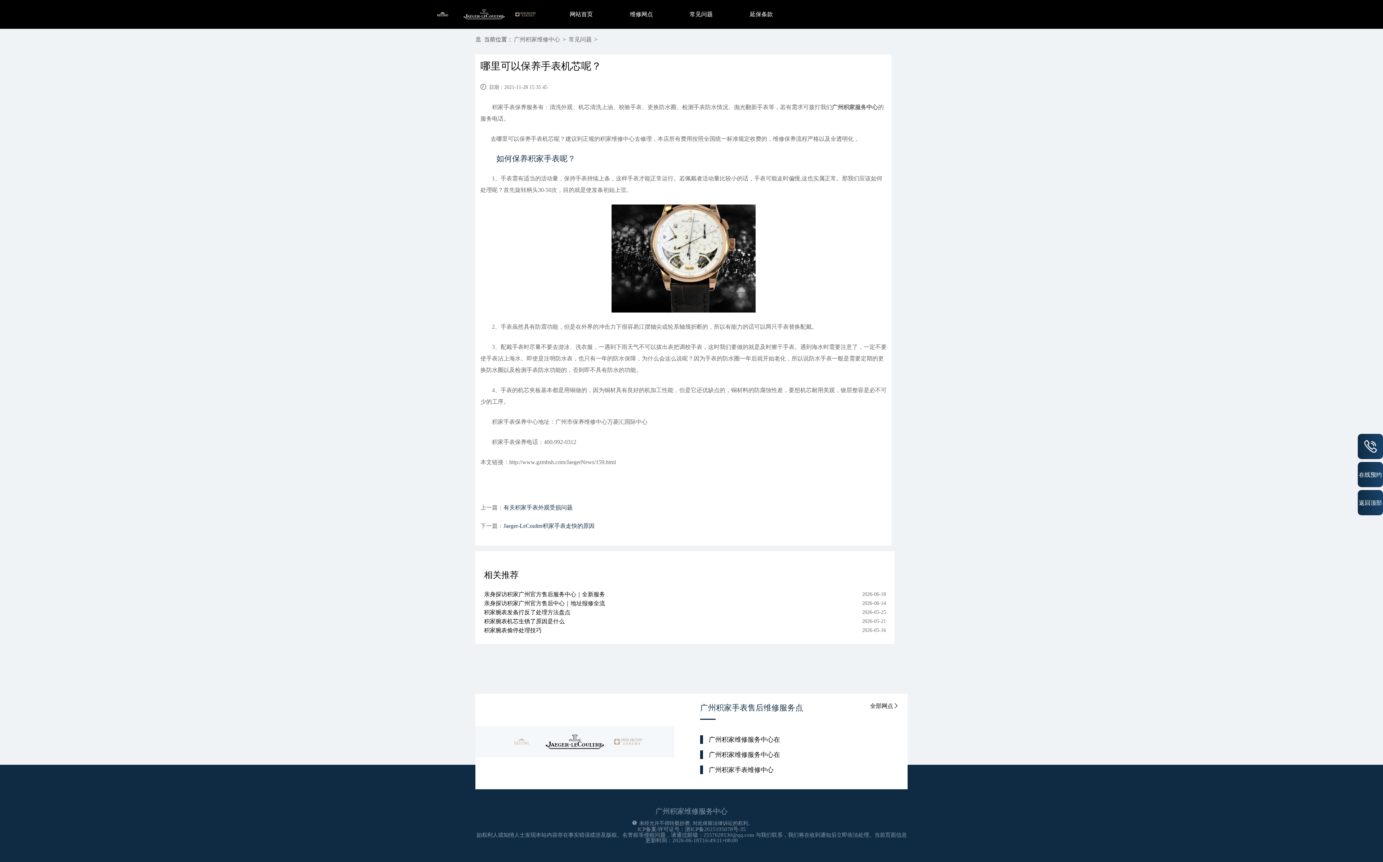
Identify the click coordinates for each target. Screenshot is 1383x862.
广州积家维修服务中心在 (744, 739)
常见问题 (701, 14)
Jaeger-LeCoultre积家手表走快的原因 (549, 526)
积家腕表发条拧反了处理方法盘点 (527, 612)
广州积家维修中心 (537, 39)
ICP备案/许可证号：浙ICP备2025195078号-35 (691, 829)
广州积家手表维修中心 (741, 769)
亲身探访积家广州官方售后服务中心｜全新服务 (544, 594)
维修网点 (641, 14)
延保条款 (761, 14)
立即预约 (692, 441)
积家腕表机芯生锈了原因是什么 (524, 621)
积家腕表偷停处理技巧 (513, 630)
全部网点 (881, 706)
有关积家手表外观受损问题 (538, 507)
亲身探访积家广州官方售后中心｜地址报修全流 (544, 603)
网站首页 (581, 14)
